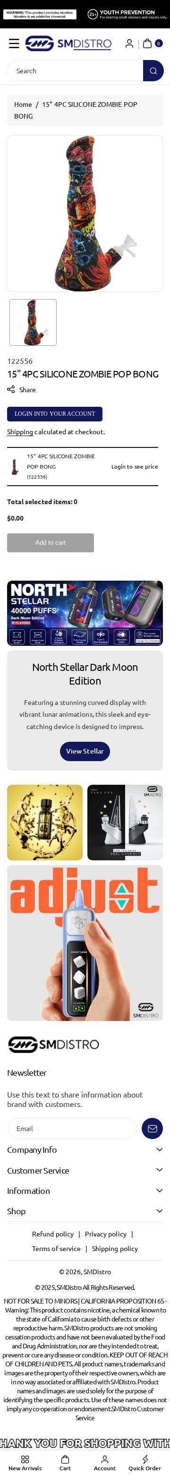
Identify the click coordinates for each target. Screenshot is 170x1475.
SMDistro (97, 1271)
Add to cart (50, 542)
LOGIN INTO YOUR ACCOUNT (55, 414)
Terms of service (56, 1248)
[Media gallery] (45, 822)
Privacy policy (106, 1233)
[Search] (153, 70)
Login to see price (134, 466)
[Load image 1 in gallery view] (33, 322)
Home (23, 104)
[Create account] (129, 43)
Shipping (20, 431)
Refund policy (53, 1233)
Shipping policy (115, 1248)
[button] (14, 43)
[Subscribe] (152, 1128)
